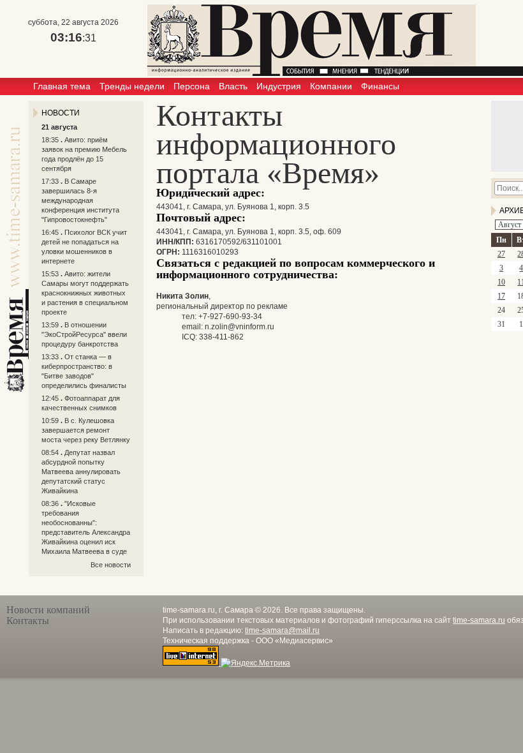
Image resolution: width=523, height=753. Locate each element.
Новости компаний (48, 609)
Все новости (111, 565)
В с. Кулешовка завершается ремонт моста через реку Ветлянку (85, 430)
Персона (191, 86)
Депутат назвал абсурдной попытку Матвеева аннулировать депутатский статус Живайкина (81, 472)
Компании (331, 86)
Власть (233, 86)
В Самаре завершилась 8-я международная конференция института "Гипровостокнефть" (80, 200)
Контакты (27, 620)
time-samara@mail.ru (282, 630)
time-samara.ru (479, 620)
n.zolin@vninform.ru (239, 326)
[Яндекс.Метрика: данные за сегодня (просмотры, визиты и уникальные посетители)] (255, 663)
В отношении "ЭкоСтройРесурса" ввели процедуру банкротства (84, 334)
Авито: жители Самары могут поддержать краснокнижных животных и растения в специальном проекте (85, 293)
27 (501, 254)
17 (501, 296)
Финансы (380, 86)
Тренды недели (132, 86)
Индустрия (278, 86)
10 (501, 282)
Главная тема (62, 86)
